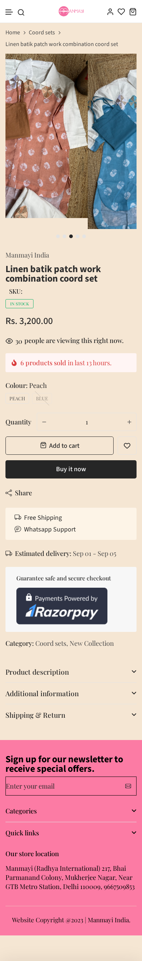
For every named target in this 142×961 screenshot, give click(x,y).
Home (12, 32)
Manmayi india (27, 255)
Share (23, 492)
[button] (9, 12)
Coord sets (42, 32)
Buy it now (71, 469)
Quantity (18, 421)
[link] (122, 68)
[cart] (133, 11)
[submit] (128, 786)
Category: (19, 643)
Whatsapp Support (50, 529)
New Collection (92, 643)
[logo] (71, 11)
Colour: (26, 385)
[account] (110, 11)
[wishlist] (121, 11)
